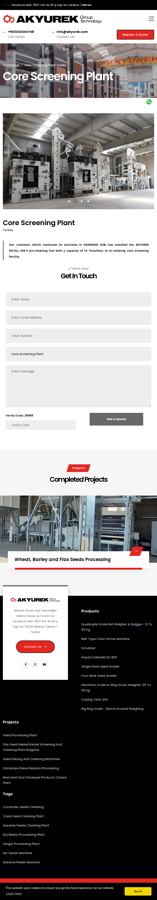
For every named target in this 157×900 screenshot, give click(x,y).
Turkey (8, 230)
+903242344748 (21, 32)
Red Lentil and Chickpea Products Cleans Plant (35, 780)
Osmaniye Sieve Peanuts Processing (31, 768)
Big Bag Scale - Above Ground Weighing (112, 709)
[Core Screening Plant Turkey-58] (78, 161)
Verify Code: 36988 (19, 415)
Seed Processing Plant (20, 735)
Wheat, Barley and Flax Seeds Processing (63, 559)
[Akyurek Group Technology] (52, 19)
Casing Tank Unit (94, 699)
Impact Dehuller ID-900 (99, 657)
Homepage (11, 65)
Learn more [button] (14, 893)
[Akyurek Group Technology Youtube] (44, 664)
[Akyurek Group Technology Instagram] (35, 664)
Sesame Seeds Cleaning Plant (26, 825)
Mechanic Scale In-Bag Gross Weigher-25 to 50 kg (116, 688)
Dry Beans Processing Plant (24, 834)
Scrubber (88, 648)
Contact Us (32, 647)
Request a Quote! (135, 35)
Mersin (52, 5)
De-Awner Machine (17, 853)
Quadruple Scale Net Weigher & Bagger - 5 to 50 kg (116, 627)
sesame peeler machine (21, 862)
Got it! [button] (138, 891)
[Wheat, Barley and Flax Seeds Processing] (136, 551)
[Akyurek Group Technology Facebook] (25, 664)
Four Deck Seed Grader (99, 676)
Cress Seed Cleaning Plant (23, 816)
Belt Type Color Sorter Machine (105, 639)
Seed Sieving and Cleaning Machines (31, 759)
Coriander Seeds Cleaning (23, 807)
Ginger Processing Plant (21, 844)
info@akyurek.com (72, 32)
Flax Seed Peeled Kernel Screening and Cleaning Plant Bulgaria (32, 747)
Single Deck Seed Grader (100, 666)
